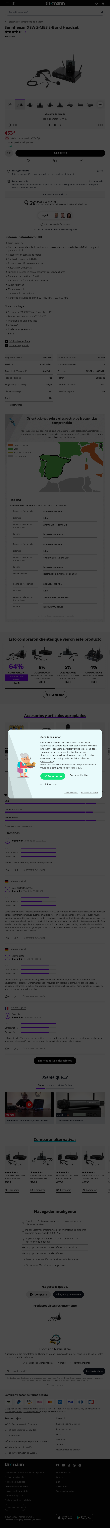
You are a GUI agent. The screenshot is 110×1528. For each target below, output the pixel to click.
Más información (49, 784)
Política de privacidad (89, 792)
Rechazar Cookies (79, 775)
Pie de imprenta (71, 792)
